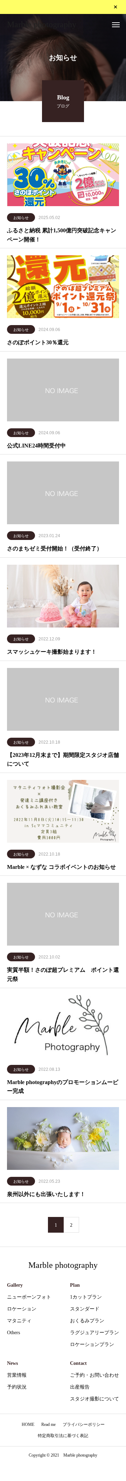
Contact (78, 1363)
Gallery (15, 1285)
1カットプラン (86, 1297)
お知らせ (21, 218)
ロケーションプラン (92, 1344)
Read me (48, 1424)
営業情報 (17, 1375)
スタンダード (84, 1308)
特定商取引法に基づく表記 (63, 1435)
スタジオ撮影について (94, 1398)
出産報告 (80, 1387)
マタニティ (19, 1320)
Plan (75, 1285)
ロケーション (21, 1308)
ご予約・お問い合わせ (94, 1375)
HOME (28, 1424)
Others (13, 1332)
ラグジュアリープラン (94, 1332)
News (12, 1363)
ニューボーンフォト (29, 1297)
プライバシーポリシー (84, 1424)
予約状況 (17, 1387)
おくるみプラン (87, 1320)
